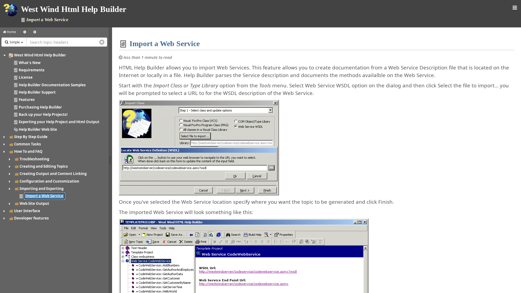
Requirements (32, 70)
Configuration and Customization (49, 181)
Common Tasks (27, 144)
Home (11, 32)
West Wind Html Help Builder (40, 55)
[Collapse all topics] (24, 32)
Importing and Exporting (41, 188)
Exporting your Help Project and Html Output (59, 121)
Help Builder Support (37, 92)
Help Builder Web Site (38, 129)
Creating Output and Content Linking (53, 173)
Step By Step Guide (30, 136)
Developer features (31, 218)
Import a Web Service (44, 195)
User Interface (27, 210)
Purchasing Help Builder (40, 107)
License (26, 77)
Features (27, 99)
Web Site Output (34, 203)
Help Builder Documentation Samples (52, 84)
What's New (29, 62)
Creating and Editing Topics (44, 166)
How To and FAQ (28, 151)
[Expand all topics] (34, 32)
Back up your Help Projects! (43, 114)
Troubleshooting (34, 159)
